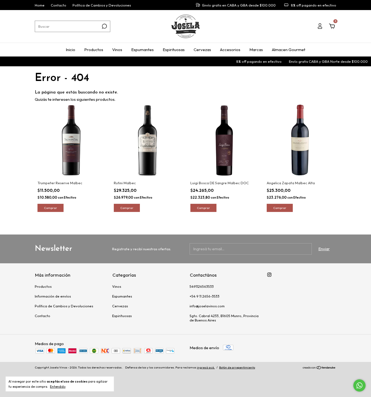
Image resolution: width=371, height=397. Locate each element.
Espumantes (142, 49)
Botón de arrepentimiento (237, 367)
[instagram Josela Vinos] (269, 274)
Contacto (58, 5)
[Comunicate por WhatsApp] (359, 385)
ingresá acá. (206, 367)
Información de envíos (53, 296)
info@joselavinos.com (207, 306)
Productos (93, 49)
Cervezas (202, 49)
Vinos (117, 49)
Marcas (256, 49)
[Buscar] (104, 26)
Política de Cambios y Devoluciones (102, 5)
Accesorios (230, 49)
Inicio (70, 49)
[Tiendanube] (319, 368)
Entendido (57, 387)
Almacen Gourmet (288, 49)
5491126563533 (202, 286)
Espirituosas (174, 49)
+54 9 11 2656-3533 (204, 296)
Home (40, 5)
